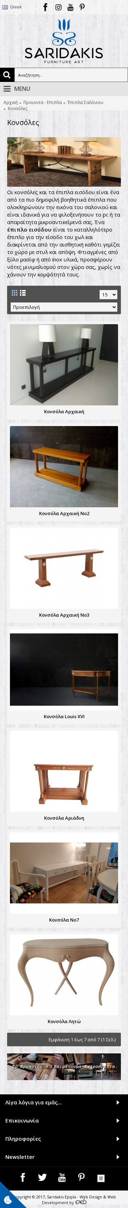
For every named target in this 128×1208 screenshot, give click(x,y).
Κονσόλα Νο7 (64, 920)
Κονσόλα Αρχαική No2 (64, 513)
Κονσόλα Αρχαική (64, 411)
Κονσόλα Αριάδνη (64, 818)
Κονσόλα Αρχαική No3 (64, 615)
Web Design (91, 1196)
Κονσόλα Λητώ (64, 1021)
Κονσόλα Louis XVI (64, 716)
